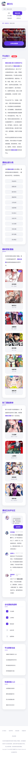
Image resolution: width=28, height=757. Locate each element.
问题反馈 (24, 730)
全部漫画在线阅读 (10, 688)
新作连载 (18, 15)
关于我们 (4, 730)
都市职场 (14, 192)
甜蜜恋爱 (14, 186)
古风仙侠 (14, 202)
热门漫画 (9, 15)
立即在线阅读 (14, 43)
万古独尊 (12, 611)
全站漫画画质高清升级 (11, 660)
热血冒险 (14, 181)
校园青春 (14, 207)
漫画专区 (7, 23)
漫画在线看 (17, 13)
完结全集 (9, 18)
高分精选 (14, 239)
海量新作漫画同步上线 (11, 654)
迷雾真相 (12, 636)
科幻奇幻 (14, 213)
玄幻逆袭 (14, 223)
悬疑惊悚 (14, 197)
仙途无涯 (12, 630)
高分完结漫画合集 (10, 699)
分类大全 (18, 18)
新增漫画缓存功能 (10, 671)
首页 (9, 13)
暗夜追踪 (12, 624)
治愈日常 (14, 218)
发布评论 (18, 527)
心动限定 (12, 617)
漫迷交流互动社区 (10, 705)
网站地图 (14, 736)
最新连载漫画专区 (10, 694)
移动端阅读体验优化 (10, 665)
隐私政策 (17, 730)
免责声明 (11, 730)
